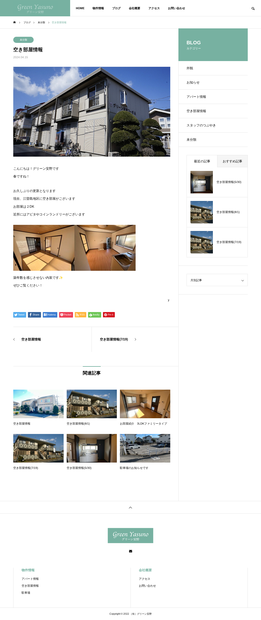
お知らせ (193, 82)
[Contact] (130, 551)
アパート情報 (196, 96)
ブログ (116, 8)
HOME (80, 8)
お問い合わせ (176, 8)
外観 (190, 68)
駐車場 (26, 592)
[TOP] (130, 507)
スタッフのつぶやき (201, 125)
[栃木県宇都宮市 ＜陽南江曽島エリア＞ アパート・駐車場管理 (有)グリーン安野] (35, 8)
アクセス (154, 8)
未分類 (23, 39)
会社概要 (134, 8)
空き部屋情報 (196, 111)
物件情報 (98, 8)
